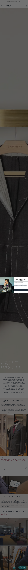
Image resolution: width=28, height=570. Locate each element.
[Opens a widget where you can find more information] (22, 567)
